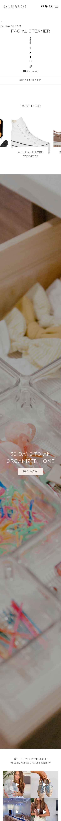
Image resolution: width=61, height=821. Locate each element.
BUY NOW (30, 472)
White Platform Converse (30, 154)
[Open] (16, 784)
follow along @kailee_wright (30, 763)
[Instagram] (27, 795)
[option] (30, 136)
